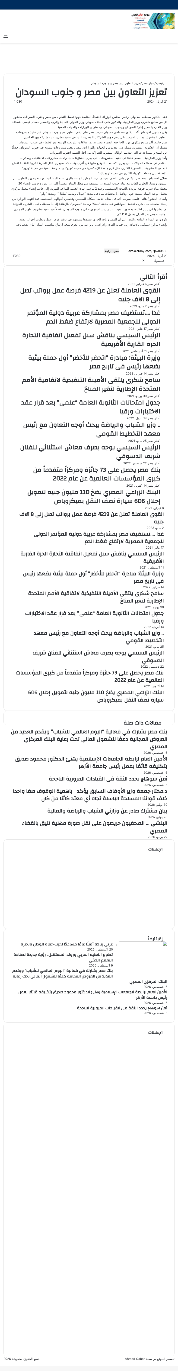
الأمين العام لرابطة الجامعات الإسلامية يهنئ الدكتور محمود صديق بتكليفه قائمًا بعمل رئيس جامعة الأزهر (91, 762)
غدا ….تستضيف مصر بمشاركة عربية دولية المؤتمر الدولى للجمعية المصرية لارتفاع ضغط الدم (93, 317)
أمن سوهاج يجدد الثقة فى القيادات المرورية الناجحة (108, 779)
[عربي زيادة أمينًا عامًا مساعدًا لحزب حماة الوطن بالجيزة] (141, 945)
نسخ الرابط (111, 251)
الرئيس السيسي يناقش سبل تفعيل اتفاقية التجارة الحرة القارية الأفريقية (91, 340)
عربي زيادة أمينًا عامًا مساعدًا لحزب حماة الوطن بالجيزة (67, 944)
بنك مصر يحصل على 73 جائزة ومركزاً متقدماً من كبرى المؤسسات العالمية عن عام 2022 (96, 474)
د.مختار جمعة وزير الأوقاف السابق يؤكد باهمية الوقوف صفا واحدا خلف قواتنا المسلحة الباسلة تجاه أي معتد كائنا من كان (90, 794)
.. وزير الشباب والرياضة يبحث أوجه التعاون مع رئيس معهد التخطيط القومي (91, 429)
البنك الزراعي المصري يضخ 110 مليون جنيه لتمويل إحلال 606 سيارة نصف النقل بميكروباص (93, 496)
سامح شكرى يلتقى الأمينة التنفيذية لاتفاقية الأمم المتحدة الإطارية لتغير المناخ (91, 384)
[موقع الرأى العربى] (152, 21)
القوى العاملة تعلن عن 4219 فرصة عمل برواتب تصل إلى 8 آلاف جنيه (90, 295)
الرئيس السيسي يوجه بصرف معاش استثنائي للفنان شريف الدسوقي (90, 452)
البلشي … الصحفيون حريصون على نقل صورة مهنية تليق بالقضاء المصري (94, 826)
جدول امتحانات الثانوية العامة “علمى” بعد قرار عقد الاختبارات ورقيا (90, 407)
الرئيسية (161, 83)
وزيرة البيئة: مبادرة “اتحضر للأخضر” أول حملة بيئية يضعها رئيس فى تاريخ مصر (94, 362)
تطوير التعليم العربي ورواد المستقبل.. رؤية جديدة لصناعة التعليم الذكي (63, 957)
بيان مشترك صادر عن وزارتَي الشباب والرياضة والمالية (107, 811)
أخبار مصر (148, 83)
